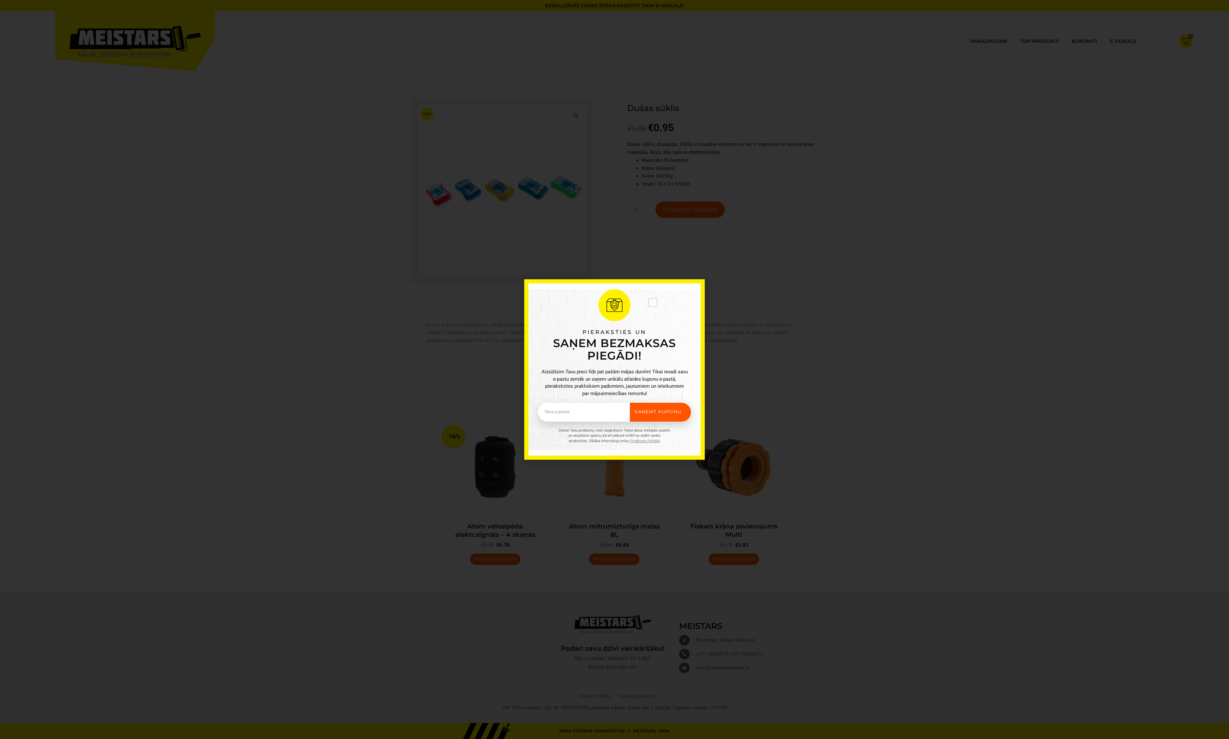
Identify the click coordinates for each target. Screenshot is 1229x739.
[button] (652, 302)
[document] (614, 369)
